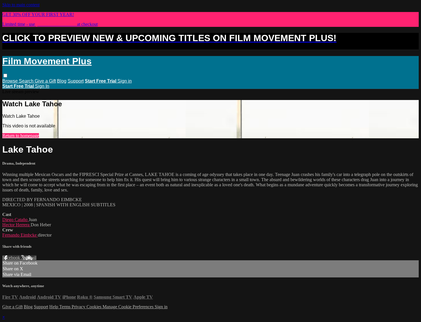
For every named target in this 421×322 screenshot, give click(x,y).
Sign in (124, 81)
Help (54, 306)
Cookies (94, 306)
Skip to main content (21, 4)
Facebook (11, 257)
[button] (5, 75)
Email (31, 257)
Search (27, 81)
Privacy (79, 306)
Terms (65, 306)
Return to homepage (20, 135)
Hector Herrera (16, 224)
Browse (10, 81)
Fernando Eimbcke (20, 235)
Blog (61, 81)
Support (76, 81)
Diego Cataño (15, 219)
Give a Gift (45, 81)
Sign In (42, 86)
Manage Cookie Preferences (129, 306)
